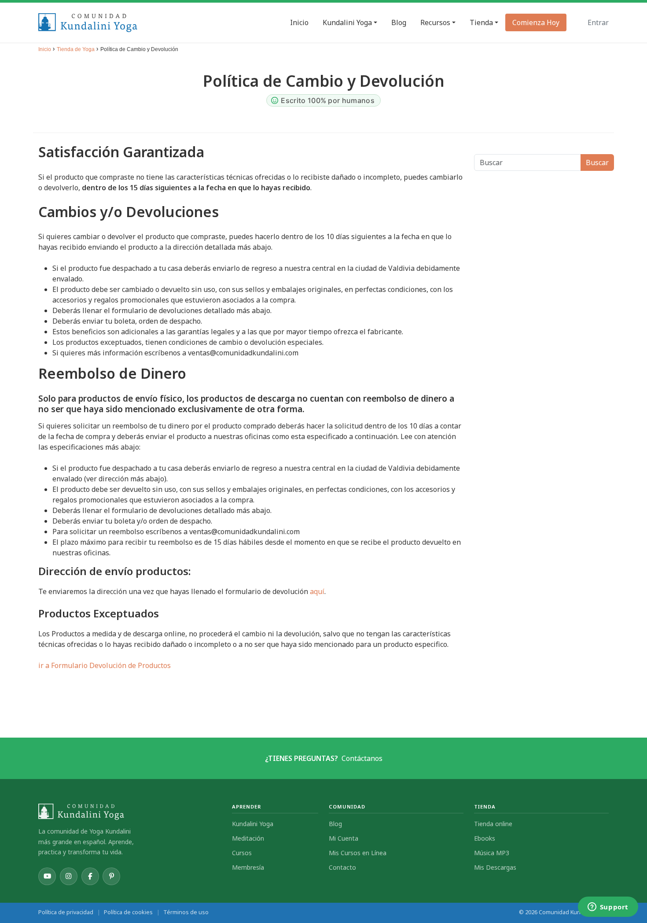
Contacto (342, 867)
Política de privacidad (65, 912)
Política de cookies (128, 912)
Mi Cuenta (343, 838)
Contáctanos (362, 758)
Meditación (248, 838)
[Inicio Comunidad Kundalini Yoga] (129, 812)
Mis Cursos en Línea (357, 853)
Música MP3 (491, 853)
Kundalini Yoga (252, 824)
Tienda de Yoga (76, 49)
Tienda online (493, 824)
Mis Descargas (495, 867)
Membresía (248, 867)
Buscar (597, 162)
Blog (335, 824)
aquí (317, 591)
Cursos (242, 853)
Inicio (44, 49)
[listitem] (47, 876)
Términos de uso (186, 912)
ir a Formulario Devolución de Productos (104, 665)
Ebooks (484, 838)
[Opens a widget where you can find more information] (607, 908)
